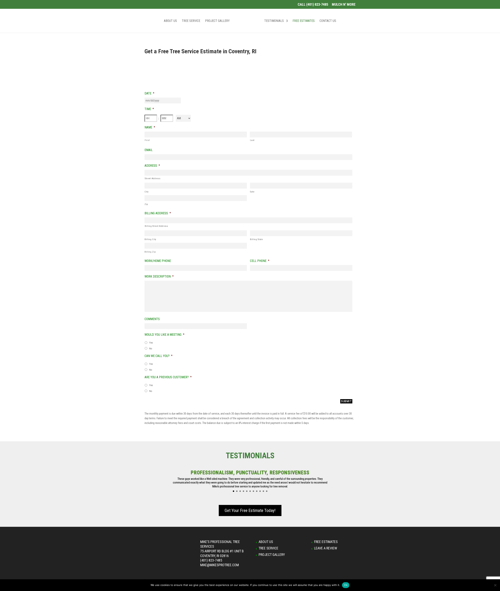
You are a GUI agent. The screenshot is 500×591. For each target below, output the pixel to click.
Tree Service (191, 21)
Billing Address (158, 213)
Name (150, 127)
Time (149, 109)
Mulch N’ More (343, 4)
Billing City (150, 239)
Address (152, 165)
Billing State (256, 239)
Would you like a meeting (164, 334)
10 (263, 491)
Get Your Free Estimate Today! (250, 510)
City (147, 191)
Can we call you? (158, 356)
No (150, 348)
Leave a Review (325, 548)
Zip (146, 204)
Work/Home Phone (158, 261)
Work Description (159, 276)
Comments (152, 319)
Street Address (152, 178)
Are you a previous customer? (168, 377)
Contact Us (328, 21)
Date (149, 93)
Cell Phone (259, 261)
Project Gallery (217, 21)
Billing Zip (150, 251)
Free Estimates (304, 21)
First (147, 140)
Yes (151, 342)
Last (252, 140)
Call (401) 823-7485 (313, 4)
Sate (252, 191)
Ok (345, 585)
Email (149, 150)
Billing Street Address (156, 226)
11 (266, 491)
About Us (170, 21)
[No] (495, 585)
